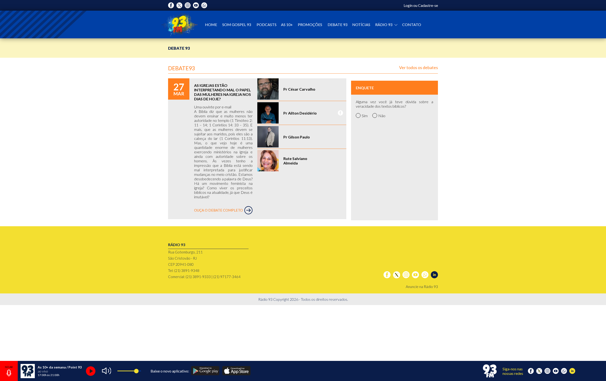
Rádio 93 (384, 24)
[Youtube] (196, 5)
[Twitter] (179, 5)
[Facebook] (171, 5)
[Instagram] (188, 5)
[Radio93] (179, 24)
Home (211, 24)
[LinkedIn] (434, 274)
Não (381, 115)
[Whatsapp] (204, 5)
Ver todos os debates (418, 67)
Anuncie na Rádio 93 (422, 286)
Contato (411, 24)
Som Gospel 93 (236, 24)
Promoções (310, 24)
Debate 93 (337, 24)
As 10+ (287, 24)
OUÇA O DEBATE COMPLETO (218, 210)
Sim (365, 115)
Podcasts (266, 24)
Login (408, 5)
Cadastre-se (428, 5)
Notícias (361, 24)
